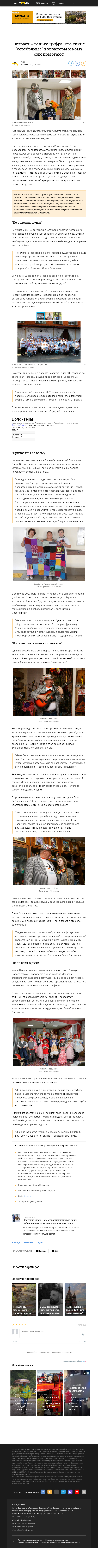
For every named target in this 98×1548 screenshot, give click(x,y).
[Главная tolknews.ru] (24, 3)
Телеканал (61, 3)
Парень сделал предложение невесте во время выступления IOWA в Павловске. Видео (77, 1398)
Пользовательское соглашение (56, 1540)
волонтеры (29, 1243)
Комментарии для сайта (74, 1361)
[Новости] (41, 1251)
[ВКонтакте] (77, 63)
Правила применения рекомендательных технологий (60, 1542)
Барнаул (16, 1243)
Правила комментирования (28, 1542)
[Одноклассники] (83, 63)
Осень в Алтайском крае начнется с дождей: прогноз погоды (24, 1403)
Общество (24, 65)
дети (40, 1243)
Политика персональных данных (30, 1540)
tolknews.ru (22, 1505)
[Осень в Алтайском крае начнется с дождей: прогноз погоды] (23, 1393)
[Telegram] (71, 63)
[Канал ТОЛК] (55, 1251)
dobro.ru (27, 1196)
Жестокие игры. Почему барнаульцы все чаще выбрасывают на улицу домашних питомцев (50, 1221)
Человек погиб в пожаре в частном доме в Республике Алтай (51, 1403)
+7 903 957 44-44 (21, 1517)
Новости (44, 3)
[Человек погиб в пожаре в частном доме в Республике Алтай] (50, 1393)
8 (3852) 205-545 (21, 1523)
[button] (24, 74)
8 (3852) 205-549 (21, 1527)
